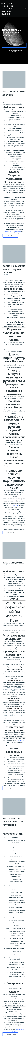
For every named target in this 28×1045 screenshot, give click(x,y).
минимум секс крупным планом (13, 231)
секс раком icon (21, 740)
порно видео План (14, 505)
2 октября (6, 564)
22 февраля (6, 97)
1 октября (6, 827)
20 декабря (6, 274)
